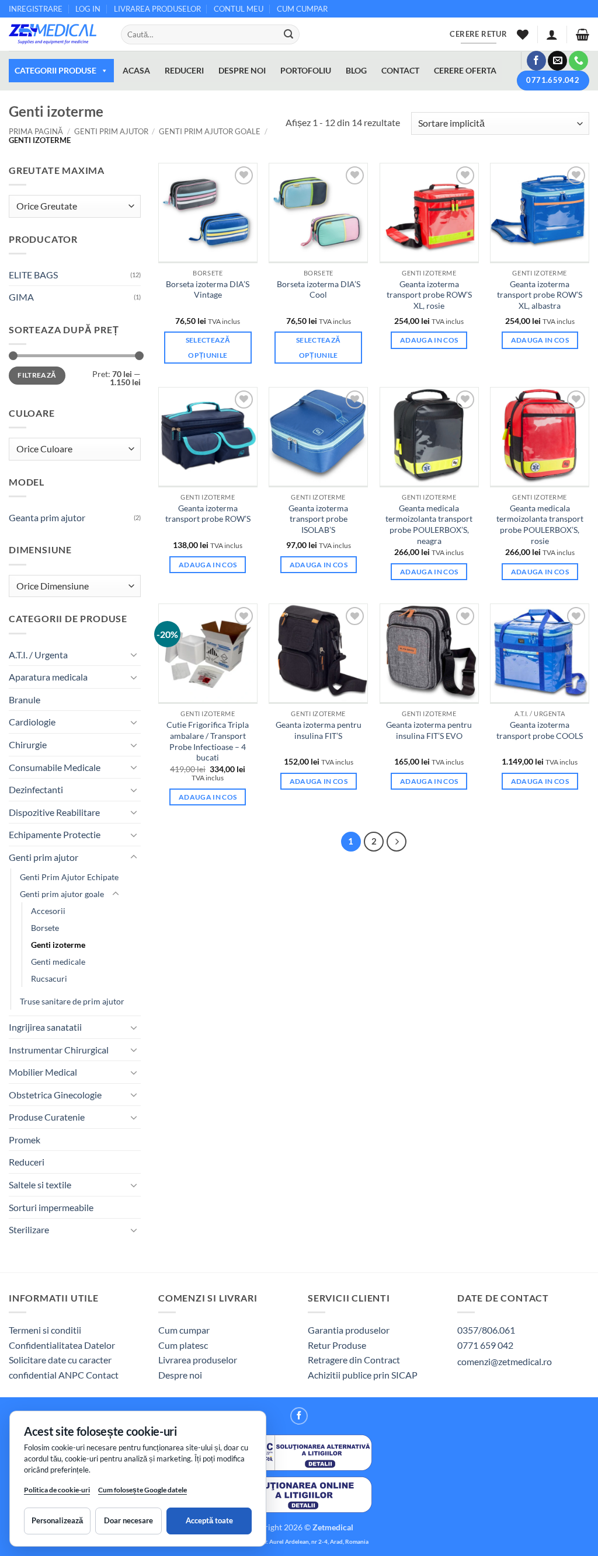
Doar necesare (128, 1520)
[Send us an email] (557, 61)
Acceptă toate (209, 1520)
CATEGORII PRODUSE (55, 70)
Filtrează (37, 375)
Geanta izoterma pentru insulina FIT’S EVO (429, 730)
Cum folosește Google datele (142, 1492)
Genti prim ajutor (111, 131)
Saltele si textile (40, 1184)
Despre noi (180, 1374)
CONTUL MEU (238, 8)
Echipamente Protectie (54, 834)
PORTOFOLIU (305, 70)
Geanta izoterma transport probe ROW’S (208, 513)
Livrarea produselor (197, 1359)
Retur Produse (337, 1345)
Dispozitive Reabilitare (54, 812)
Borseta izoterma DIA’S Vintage (207, 289)
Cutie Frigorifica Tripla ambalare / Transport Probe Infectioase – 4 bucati (207, 741)
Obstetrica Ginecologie (55, 1094)
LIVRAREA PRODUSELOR (157, 8)
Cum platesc (183, 1345)
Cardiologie (32, 721)
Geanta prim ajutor (47, 517)
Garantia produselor (349, 1329)
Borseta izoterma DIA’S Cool (318, 289)
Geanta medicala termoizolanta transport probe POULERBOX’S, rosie (539, 524)
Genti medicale (58, 962)
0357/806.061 (486, 1329)
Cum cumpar (184, 1329)
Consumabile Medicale (54, 767)
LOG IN (87, 8)
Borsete (45, 928)
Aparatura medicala (48, 676)
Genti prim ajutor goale (209, 131)
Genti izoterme (58, 945)
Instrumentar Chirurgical (59, 1049)
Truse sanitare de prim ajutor (72, 1001)
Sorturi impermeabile (51, 1207)
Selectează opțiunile (208, 347)
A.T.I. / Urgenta (38, 654)
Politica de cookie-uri (57, 1489)
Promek (24, 1139)
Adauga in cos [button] (429, 340)
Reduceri (26, 1161)
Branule (24, 699)
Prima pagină (36, 131)
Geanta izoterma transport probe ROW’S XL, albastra (539, 294)
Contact (102, 1374)
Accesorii (48, 911)
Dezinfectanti (36, 789)
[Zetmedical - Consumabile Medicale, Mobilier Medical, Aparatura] (56, 34)
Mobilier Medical (43, 1071)
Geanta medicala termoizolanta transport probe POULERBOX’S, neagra (428, 524)
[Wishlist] (523, 34)
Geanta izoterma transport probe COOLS (539, 730)
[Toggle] (134, 654)
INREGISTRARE (35, 8)
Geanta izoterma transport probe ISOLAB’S (318, 519)
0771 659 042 (485, 1345)
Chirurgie (28, 744)
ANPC (72, 1374)
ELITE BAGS (33, 274)
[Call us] (578, 61)
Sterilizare (29, 1229)
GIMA (21, 296)
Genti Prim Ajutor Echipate (69, 877)
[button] (552, 34)
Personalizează (57, 1520)
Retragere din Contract (354, 1359)
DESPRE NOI (242, 70)
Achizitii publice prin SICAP (363, 1374)
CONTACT (400, 70)
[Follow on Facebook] (536, 61)
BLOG (356, 70)
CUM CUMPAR (302, 8)
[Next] (396, 842)
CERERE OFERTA (465, 70)
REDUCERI (184, 70)
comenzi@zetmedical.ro (504, 1361)
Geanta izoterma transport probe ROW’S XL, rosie (429, 294)
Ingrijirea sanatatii (45, 1026)
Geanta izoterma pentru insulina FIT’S (318, 730)
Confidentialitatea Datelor (62, 1345)
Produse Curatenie (47, 1116)
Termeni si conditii (45, 1329)
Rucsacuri (49, 978)
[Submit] (288, 34)
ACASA (136, 70)
